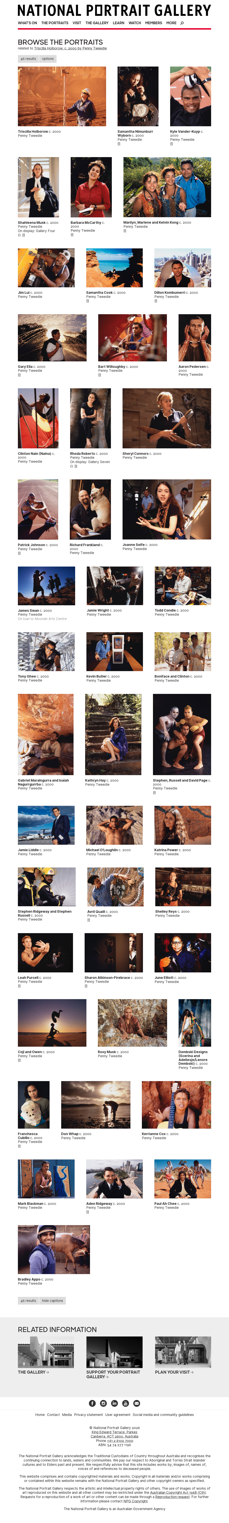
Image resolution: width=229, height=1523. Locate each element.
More (171, 23)
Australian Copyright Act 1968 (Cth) (178, 1493)
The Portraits (54, 23)
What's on (27, 23)
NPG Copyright (135, 1501)
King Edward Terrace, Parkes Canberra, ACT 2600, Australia (114, 1434)
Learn (118, 23)
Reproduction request (172, 1497)
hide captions (52, 1301)
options (48, 59)
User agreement (117, 1415)
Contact (53, 1415)
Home (40, 1415)
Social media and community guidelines (163, 1415)
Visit (77, 23)
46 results (28, 59)
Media (67, 1415)
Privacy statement (88, 1415)
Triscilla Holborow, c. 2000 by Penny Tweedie (70, 48)
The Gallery (97, 23)
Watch (135, 23)
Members (153, 23)
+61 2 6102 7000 (120, 1441)
